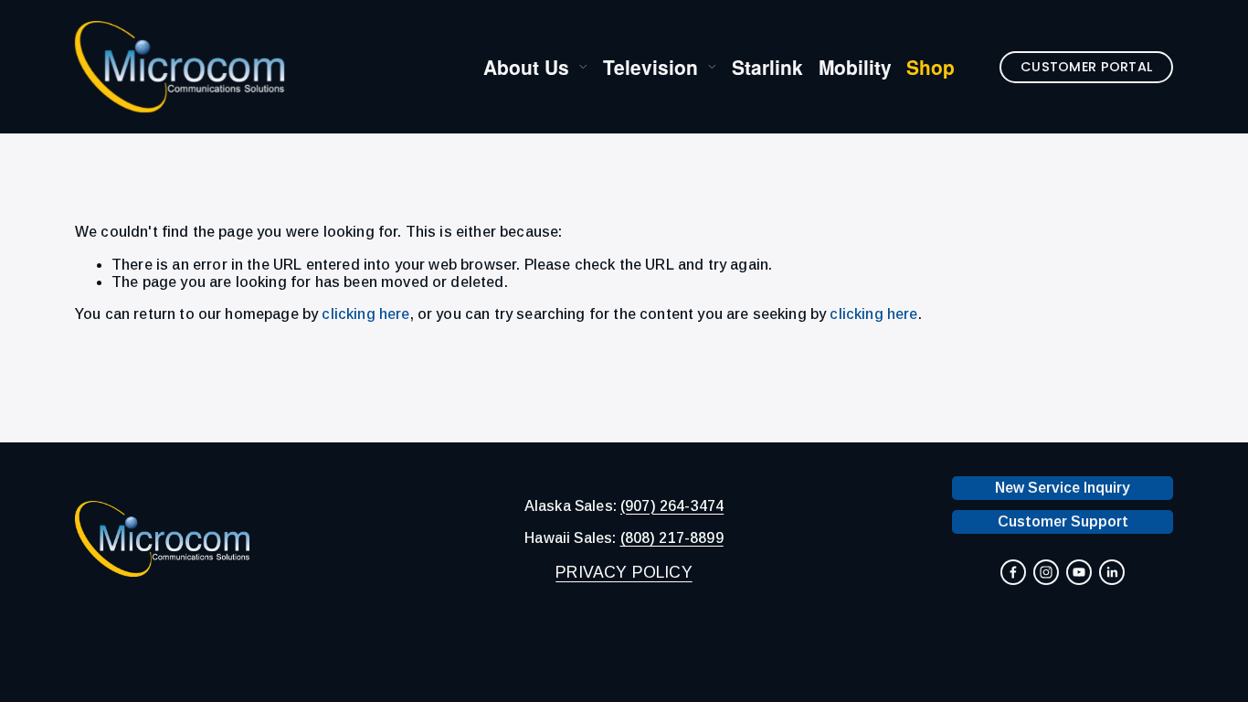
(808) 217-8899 (672, 538)
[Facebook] (1013, 572)
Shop (930, 67)
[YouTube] (1079, 572)
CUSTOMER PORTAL (1086, 67)
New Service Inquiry (1062, 487)
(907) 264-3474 (672, 506)
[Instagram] (1046, 572)
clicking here (365, 314)
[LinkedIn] (1112, 572)
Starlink (767, 67)
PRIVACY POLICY (623, 573)
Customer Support (1063, 521)
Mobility (855, 67)
